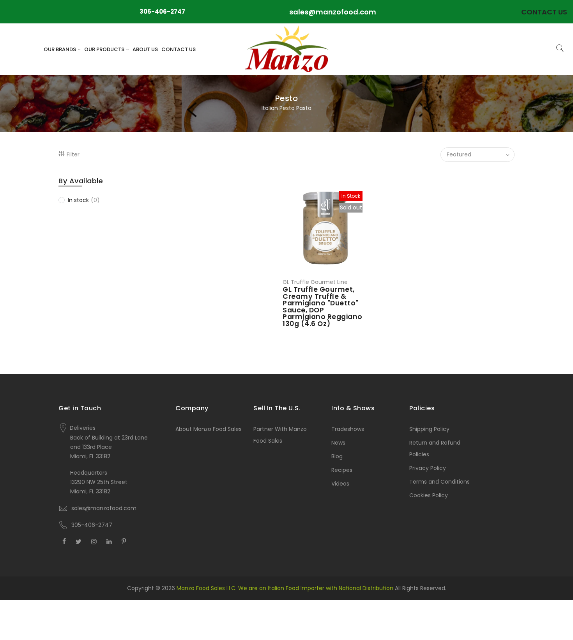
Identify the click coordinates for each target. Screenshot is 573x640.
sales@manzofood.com (332, 12)
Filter (73, 154)
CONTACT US (178, 49)
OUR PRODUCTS (104, 49)
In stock (84, 200)
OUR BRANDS (60, 49)
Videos (340, 484)
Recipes (341, 470)
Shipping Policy (429, 429)
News (338, 443)
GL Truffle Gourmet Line (315, 282)
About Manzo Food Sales (208, 429)
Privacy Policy (427, 468)
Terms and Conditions (439, 482)
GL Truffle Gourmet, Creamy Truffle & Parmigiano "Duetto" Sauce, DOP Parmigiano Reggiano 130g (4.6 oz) (323, 306)
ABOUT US (145, 49)
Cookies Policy (428, 495)
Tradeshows (347, 429)
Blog (337, 456)
